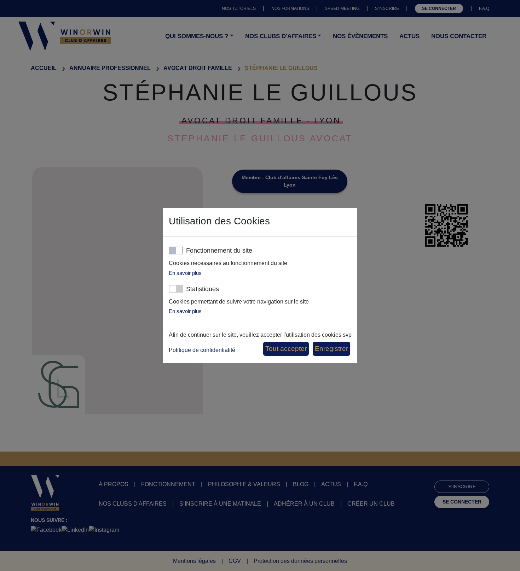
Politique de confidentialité (202, 350)
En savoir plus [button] (185, 273)
